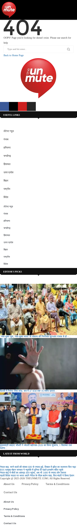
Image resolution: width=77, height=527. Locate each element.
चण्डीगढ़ (7, 155)
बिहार (6, 180)
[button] (71, 10)
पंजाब (6, 139)
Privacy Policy (30, 484)
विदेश (6, 197)
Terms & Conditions (57, 484)
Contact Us (10, 492)
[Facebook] (4, 106)
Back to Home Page (14, 55)
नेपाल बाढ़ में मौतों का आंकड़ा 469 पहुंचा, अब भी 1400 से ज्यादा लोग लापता (33, 472)
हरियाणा (7, 147)
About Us (9, 484)
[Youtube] (22, 106)
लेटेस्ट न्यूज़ (9, 131)
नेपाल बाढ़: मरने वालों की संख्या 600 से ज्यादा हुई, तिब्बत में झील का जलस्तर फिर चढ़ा (38, 467)
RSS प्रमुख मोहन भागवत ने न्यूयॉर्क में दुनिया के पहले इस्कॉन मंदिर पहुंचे (31, 469)
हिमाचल (7, 164)
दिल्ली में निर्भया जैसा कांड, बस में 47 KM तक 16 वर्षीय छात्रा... (28, 391)
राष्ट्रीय (7, 188)
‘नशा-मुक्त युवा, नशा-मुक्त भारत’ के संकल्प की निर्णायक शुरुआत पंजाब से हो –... (35, 336)
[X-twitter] (13, 106)
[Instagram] (31, 106)
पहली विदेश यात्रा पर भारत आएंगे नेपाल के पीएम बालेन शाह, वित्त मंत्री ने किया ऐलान (37, 475)
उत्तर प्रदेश (8, 172)
